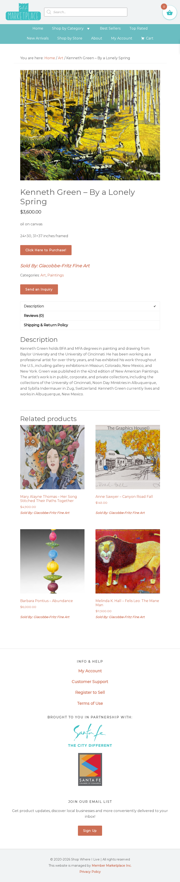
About (96, 38)
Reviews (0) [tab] (34, 316)
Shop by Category (68, 28)
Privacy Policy (90, 872)
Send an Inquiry (39, 289)
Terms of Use (90, 703)
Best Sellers (110, 28)
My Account (121, 38)
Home (37, 28)
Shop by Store (69, 38)
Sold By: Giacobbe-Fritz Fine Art (55, 265)
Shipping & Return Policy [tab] (46, 325)
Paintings (55, 275)
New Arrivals (38, 38)
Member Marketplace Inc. (111, 866)
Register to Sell (90, 692)
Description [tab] (34, 306)
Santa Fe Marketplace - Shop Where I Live (23, 12)
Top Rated (138, 28)
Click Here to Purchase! (45, 250)
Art (60, 58)
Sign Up (90, 831)
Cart (149, 38)
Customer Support (90, 681)
